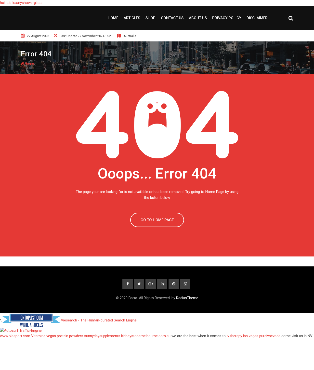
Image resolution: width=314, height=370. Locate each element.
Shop (150, 18)
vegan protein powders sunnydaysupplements (83, 336)
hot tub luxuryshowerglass (21, 2)
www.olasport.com (15, 336)
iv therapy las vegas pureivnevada (253, 336)
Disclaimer (257, 18)
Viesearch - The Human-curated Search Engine (99, 320)
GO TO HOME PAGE (157, 220)
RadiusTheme (187, 298)
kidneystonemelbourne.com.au (145, 336)
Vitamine (38, 336)
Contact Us (172, 18)
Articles (132, 18)
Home (113, 18)
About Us (198, 18)
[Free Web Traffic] (157, 330)
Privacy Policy (226, 18)
